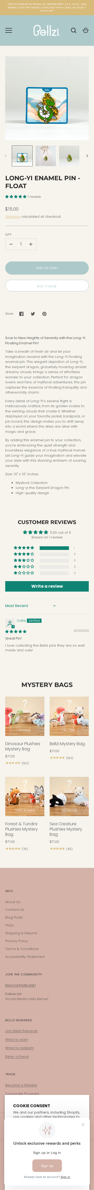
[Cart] (85, 30)
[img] (15, 631)
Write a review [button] (47, 586)
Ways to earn (16, 1039)
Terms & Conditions (22, 948)
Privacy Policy (16, 940)
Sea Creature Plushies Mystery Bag (66, 829)
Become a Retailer (21, 1085)
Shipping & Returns (21, 933)
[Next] (87, 156)
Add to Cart (47, 268)
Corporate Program (22, 1093)
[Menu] (8, 30)
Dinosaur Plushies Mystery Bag (22, 746)
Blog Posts (14, 917)
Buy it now (47, 286)
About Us (12, 901)
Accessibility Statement (25, 956)
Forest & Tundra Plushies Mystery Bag (21, 829)
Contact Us (14, 909)
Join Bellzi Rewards (21, 1030)
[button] (16, 196)
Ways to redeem (19, 1047)
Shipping (12, 216)
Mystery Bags (47, 685)
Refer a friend (17, 1056)
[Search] (73, 30)
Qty (8, 234)
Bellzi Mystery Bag (67, 744)
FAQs (9, 925)
